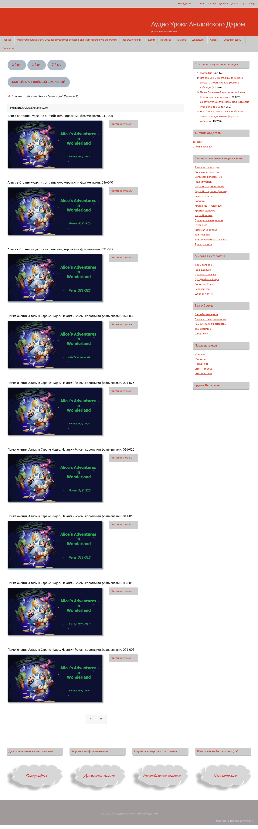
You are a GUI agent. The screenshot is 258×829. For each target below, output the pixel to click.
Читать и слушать (121, 124)
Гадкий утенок (203, 182)
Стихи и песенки (202, 146)
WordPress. (248, 821)
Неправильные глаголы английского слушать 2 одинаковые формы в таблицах (221, 116)
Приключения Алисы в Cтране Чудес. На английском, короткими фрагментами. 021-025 (71, 383)
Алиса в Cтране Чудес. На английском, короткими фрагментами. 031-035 (60, 249)
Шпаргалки (201, 333)
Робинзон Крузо (204, 284)
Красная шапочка (205, 210)
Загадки (197, 141)
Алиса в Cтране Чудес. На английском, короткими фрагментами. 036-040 (60, 182)
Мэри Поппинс (203, 215)
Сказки (212, 3)
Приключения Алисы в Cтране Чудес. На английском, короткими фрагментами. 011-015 (71, 516)
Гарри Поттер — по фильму (211, 191)
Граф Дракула (203, 270)
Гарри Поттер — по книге (209, 186)
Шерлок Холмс (203, 294)
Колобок (200, 201)
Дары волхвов (203, 265)
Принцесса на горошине (209, 220)
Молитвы (200, 359)
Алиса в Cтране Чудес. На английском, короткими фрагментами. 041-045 (60, 116)
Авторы (252, 3)
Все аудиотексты (186, 3)
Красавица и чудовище (208, 206)
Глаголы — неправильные (210, 319)
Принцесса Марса (205, 274)
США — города (203, 368)
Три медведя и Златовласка (211, 239)
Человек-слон (203, 289)
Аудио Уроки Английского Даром (198, 24)
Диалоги (223, 3)
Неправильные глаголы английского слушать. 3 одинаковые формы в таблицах (221, 83)
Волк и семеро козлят (207, 172)
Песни (202, 3)
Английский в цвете (206, 314)
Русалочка (201, 225)
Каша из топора (204, 196)
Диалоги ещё (238, 3)
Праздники (201, 364)
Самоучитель (210, 324)
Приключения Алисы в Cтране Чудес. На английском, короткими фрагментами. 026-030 (71, 316)
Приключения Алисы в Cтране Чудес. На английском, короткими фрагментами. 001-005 (71, 650)
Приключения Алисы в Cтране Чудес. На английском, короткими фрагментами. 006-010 (71, 583)
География (206, 73)
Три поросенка (203, 244)
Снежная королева (206, 230)
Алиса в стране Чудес (207, 167)
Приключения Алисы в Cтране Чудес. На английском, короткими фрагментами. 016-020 (71, 450)
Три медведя (202, 234)
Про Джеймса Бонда (207, 279)
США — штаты (203, 373)
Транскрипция (203, 329)
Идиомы (200, 354)
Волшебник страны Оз (208, 177)
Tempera (234, 821)
